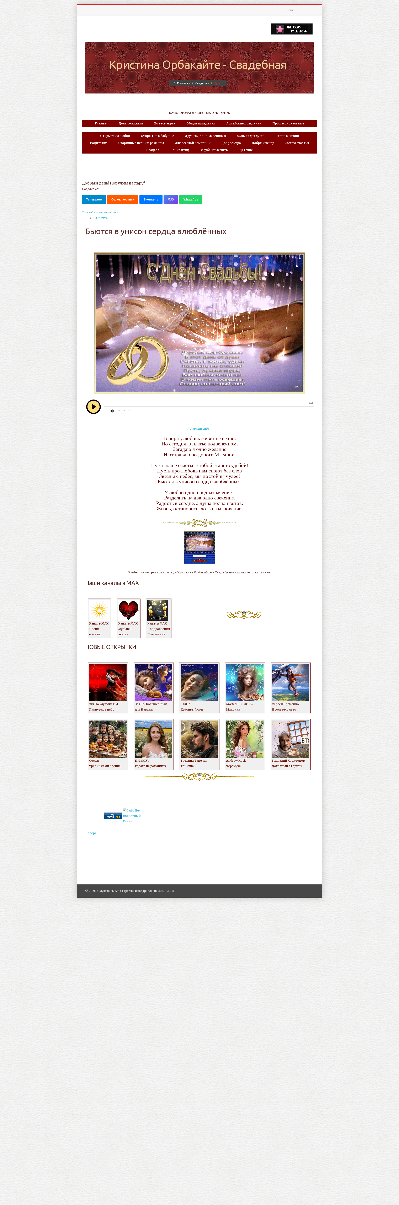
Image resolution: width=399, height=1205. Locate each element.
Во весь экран (164, 123)
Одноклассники (122, 199)
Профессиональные (288, 123)
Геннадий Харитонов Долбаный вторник (288, 763)
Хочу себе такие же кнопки (100, 212)
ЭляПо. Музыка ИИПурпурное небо (103, 706)
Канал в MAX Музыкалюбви (128, 629)
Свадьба (152, 150)
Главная (101, 123)
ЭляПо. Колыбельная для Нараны (151, 706)
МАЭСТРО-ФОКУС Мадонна (240, 706)
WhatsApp (190, 199)
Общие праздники (200, 123)
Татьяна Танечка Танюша (194, 763)
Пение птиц (179, 150)
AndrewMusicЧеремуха (236, 763)
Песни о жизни (287, 136)
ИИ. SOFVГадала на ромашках (150, 763)
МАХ (171, 199)
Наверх (90, 833)
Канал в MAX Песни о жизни (98, 629)
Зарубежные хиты (214, 150)
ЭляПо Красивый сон (192, 706)
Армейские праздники (243, 123)
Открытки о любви (115, 136)
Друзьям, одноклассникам (205, 136)
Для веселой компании (193, 143)
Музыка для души (250, 136)
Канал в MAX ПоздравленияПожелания (158, 629)
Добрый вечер (263, 143)
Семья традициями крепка (105, 763)
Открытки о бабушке (157, 136)
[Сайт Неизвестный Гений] (132, 816)
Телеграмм (94, 199)
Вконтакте (151, 199)
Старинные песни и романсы (141, 143)
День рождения (131, 123)
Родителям (98, 143)
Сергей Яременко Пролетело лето (285, 706)
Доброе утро (231, 143)
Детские (246, 150)
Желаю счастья (297, 143)
